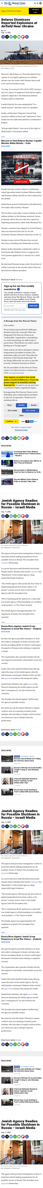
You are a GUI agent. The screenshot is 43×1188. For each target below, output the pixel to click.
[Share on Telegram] (11, 37)
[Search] (37, 3)
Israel (18, 730)
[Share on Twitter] (7, 37)
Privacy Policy (22, 310)
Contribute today (35, 11)
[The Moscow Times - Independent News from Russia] (14, 3)
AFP (4, 31)
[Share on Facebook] (3, 37)
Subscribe (33, 306)
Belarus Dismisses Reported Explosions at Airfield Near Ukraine (19, 23)
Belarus (19, 280)
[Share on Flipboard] (23, 37)
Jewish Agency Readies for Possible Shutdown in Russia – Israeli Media (20, 504)
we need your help (16, 373)
